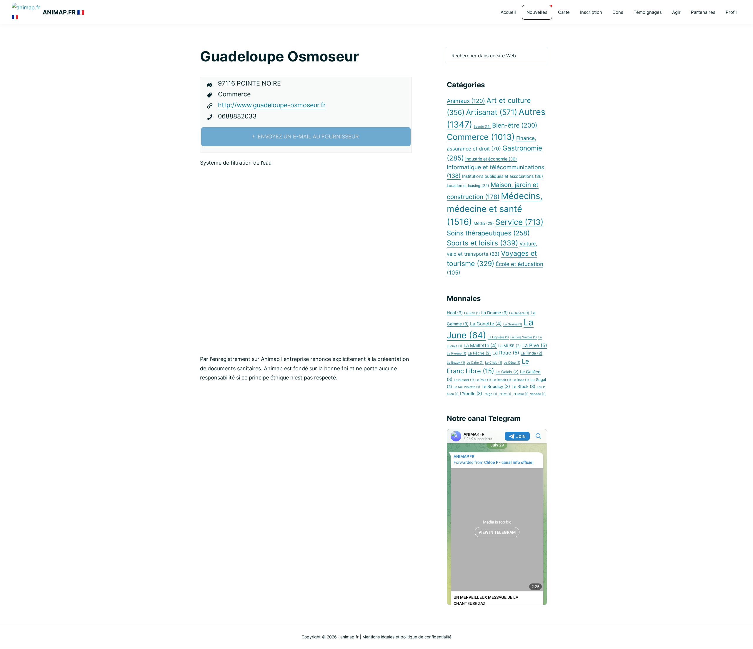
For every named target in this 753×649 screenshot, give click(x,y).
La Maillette (480, 345)
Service (519, 222)
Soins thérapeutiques (488, 233)
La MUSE (509, 346)
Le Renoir (501, 380)
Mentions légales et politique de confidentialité (407, 636)
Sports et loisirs (482, 243)
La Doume (494, 312)
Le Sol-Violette (467, 387)
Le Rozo (520, 380)
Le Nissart (464, 380)
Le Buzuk (456, 362)
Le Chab (493, 362)
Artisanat (491, 112)
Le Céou (512, 362)
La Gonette (486, 324)
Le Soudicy (496, 386)
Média (484, 223)
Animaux (466, 101)
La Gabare (519, 313)
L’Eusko (521, 394)
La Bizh (472, 313)
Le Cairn (475, 362)
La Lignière (498, 337)
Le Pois (483, 380)
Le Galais (507, 372)
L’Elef (505, 394)
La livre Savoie (523, 337)
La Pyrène (456, 353)
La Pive (534, 345)
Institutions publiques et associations (502, 176)
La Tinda (531, 353)
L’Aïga (490, 394)
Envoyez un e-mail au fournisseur (308, 136)
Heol (455, 312)
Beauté (482, 126)
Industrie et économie (491, 158)
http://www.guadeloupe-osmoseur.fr (272, 105)
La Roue (505, 353)
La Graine (512, 324)
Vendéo (538, 394)
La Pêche (479, 353)
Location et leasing (468, 185)
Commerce (481, 137)
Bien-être (514, 125)
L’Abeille (471, 393)
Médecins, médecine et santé (494, 209)
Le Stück (523, 386)
